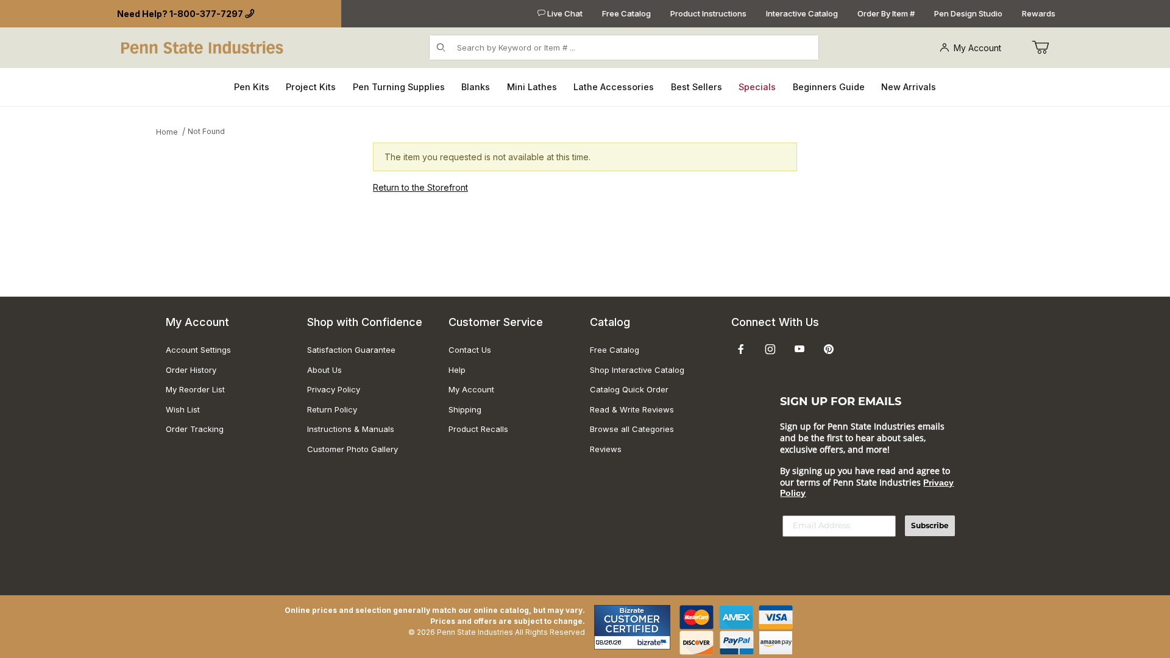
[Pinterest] (828, 349)
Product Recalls (478, 429)
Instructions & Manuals (350, 429)
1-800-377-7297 (206, 14)
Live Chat (564, 13)
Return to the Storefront (420, 187)
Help (457, 370)
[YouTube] (799, 349)
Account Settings (198, 350)
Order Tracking (195, 429)
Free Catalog (626, 13)
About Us (324, 370)
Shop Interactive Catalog (637, 370)
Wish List (183, 409)
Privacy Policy (333, 389)
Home (167, 131)
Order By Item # (886, 13)
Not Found (206, 131)
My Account (977, 48)
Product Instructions (708, 13)
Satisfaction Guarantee (351, 350)
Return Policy (332, 409)
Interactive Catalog (802, 13)
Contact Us (469, 350)
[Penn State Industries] (203, 46)
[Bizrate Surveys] (653, 642)
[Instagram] (770, 349)
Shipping (464, 409)
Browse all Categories (632, 429)
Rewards (1038, 13)
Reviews (606, 449)
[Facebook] (741, 349)
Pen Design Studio (968, 13)
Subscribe (930, 525)
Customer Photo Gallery (352, 449)
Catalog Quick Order (629, 389)
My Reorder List (195, 389)
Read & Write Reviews (632, 409)
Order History (191, 370)
